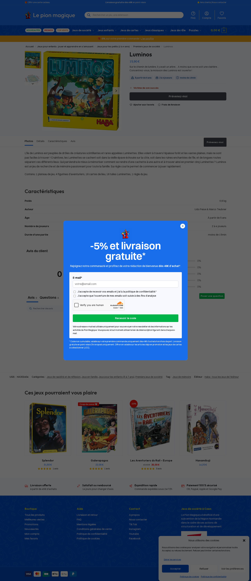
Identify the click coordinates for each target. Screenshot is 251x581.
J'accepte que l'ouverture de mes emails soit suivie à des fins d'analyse (117, 295)
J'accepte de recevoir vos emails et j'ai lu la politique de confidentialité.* (117, 291)
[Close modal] (182, 226)
